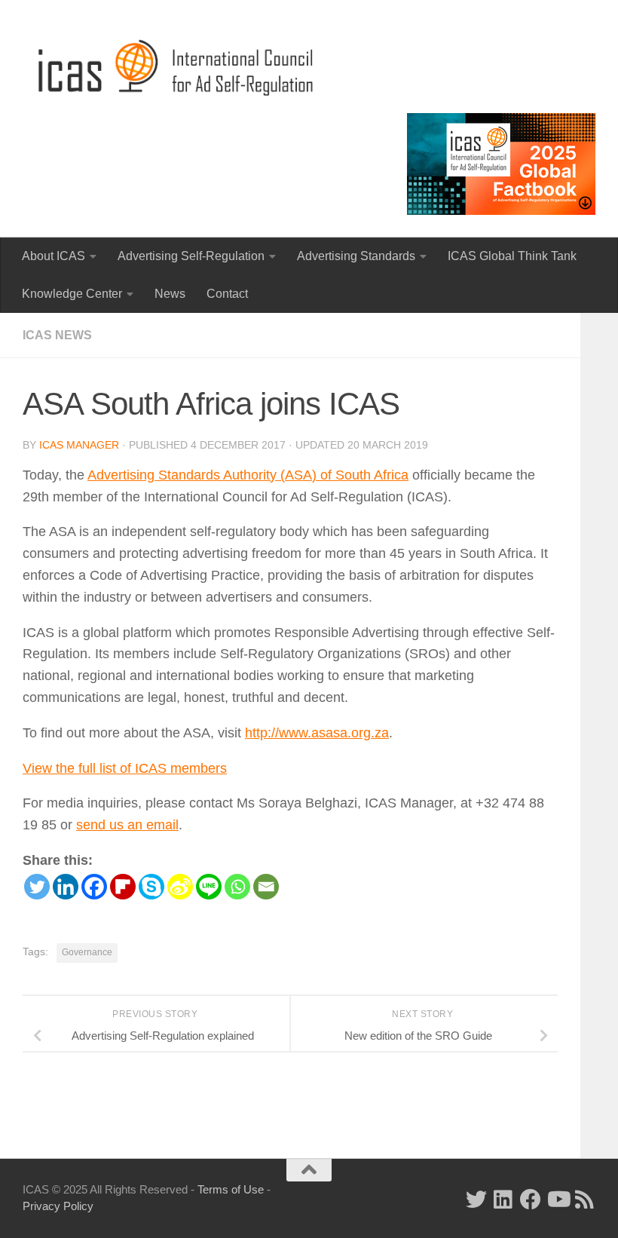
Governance (87, 952)
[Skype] (151, 886)
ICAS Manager (79, 445)
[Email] (266, 886)
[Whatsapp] (237, 886)
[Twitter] (37, 886)
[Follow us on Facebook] (530, 1199)
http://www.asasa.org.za (317, 732)
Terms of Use (230, 1189)
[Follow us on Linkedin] (503, 1199)
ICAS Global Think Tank (512, 256)
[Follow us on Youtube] (557, 1199)
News (169, 293)
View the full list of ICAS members (125, 768)
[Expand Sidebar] (490, 1120)
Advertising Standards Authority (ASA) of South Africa (247, 475)
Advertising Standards (356, 256)
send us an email (127, 824)
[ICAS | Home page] (176, 68)
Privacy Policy (58, 1206)
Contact (227, 293)
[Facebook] (94, 886)
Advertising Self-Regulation (191, 256)
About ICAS (53, 256)
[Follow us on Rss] (584, 1199)
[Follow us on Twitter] (476, 1199)
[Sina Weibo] (180, 886)
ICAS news (57, 335)
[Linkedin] (65, 886)
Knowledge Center (72, 293)
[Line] (209, 886)
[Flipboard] (123, 886)
